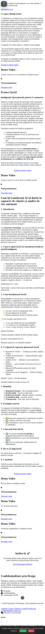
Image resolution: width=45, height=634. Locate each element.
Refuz (31, 631)
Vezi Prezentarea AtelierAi (22, 564)
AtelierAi (4, 609)
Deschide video (6, 87)
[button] (22, 79)
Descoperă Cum (7, 9)
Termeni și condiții (21, 609)
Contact (11, 609)
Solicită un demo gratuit (9, 65)
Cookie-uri (17, 611)
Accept (23, 631)
